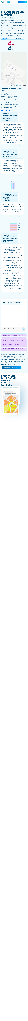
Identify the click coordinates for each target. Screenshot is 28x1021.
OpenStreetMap (18, 85)
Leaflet (11, 85)
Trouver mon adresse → (10, 367)
